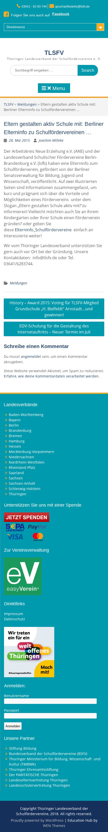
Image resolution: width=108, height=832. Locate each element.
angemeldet (31, 356)
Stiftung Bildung (22, 748)
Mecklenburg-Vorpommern (31, 451)
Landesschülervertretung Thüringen (39, 785)
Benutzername (16, 695)
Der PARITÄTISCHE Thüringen (33, 774)
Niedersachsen (21, 457)
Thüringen (17, 493)
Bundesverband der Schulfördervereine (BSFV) (48, 753)
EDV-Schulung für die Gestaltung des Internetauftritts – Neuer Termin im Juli (54, 329)
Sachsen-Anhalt (22, 483)
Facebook (60, 14)
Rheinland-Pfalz (22, 467)
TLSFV (54, 52)
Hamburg (17, 441)
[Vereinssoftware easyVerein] (23, 576)
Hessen (15, 446)
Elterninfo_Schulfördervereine (43, 230)
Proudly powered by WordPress (37, 820)
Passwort (11, 710)
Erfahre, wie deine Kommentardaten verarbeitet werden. (51, 376)
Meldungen (27, 104)
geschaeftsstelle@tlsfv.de (72, 6)
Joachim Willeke (51, 140)
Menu (58, 88)
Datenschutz (14, 619)
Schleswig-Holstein (24, 488)
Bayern (15, 420)
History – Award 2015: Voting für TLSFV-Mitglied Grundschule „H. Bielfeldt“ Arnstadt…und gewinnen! (54, 309)
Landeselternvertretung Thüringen (38, 780)
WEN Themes (54, 825)
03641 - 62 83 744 (34, 6)
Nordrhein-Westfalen (26, 462)
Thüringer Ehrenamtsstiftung (33, 769)
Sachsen (16, 478)
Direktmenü (16, 27)
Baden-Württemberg (26, 414)
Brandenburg (20, 430)
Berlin (14, 425)
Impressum (13, 613)
